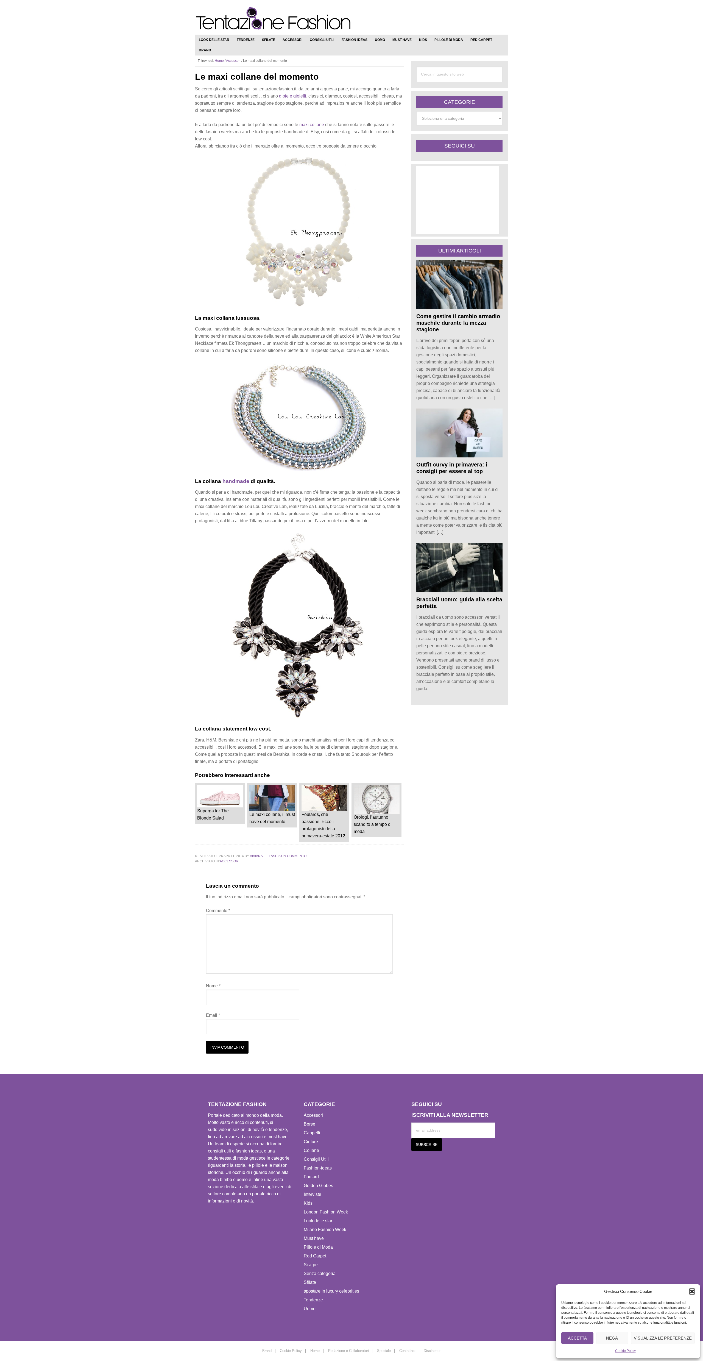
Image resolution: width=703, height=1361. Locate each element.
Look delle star (318, 1220)
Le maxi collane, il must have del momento (272, 818)
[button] (692, 1291)
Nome (213, 986)
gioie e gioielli (292, 96)
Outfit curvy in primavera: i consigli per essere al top (451, 468)
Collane (311, 1150)
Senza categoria (320, 1273)
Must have (314, 1238)
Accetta (577, 1338)
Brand (267, 1351)
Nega (612, 1338)
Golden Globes (318, 1185)
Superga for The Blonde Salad (213, 814)
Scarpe (311, 1264)
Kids (308, 1203)
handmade (235, 481)
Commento (218, 910)
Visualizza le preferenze (663, 1338)
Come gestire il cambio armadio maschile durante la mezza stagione (458, 322)
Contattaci (407, 1351)
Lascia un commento (287, 856)
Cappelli (312, 1133)
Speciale (384, 1351)
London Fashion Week (326, 1212)
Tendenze (313, 1300)
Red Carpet (315, 1256)
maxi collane (311, 124)
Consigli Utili (316, 1159)
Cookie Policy (625, 1351)
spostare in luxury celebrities (331, 1291)
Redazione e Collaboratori (348, 1351)
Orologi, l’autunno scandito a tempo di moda (373, 824)
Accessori (229, 861)
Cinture (311, 1141)
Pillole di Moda (318, 1247)
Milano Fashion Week (325, 1229)
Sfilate (310, 1282)
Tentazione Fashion (273, 18)
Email (213, 1015)
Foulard (311, 1176)
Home (315, 1351)
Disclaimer (432, 1351)
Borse (309, 1124)
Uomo (310, 1308)
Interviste (312, 1194)
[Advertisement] (440, 19)
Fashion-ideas (318, 1168)
